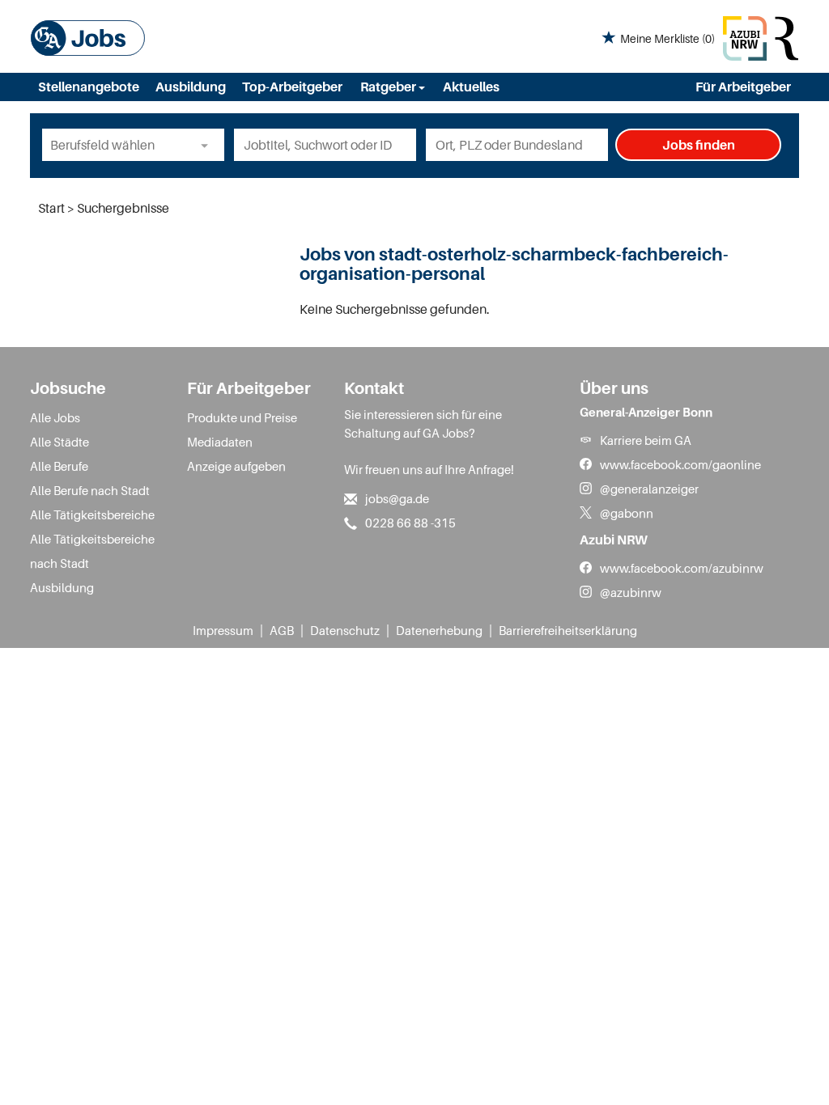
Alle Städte (59, 441)
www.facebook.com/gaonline (680, 464)
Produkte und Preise (242, 417)
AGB (282, 630)
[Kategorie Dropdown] (208, 145)
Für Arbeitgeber (743, 86)
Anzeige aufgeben (236, 466)
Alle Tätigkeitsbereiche (92, 514)
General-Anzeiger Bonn (646, 411)
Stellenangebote (88, 86)
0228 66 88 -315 (410, 522)
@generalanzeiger (649, 488)
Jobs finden (698, 145)
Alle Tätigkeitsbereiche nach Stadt (92, 550)
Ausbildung (190, 86)
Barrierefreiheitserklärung (568, 630)
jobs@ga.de (397, 498)
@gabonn (626, 513)
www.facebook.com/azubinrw (681, 568)
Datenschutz (345, 630)
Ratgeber (389, 86)
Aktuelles (471, 86)
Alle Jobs (55, 417)
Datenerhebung (439, 630)
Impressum (223, 630)
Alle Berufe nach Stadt (90, 490)
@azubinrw (630, 592)
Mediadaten (220, 441)
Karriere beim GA (645, 440)
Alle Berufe (59, 466)
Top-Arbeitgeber (292, 86)
